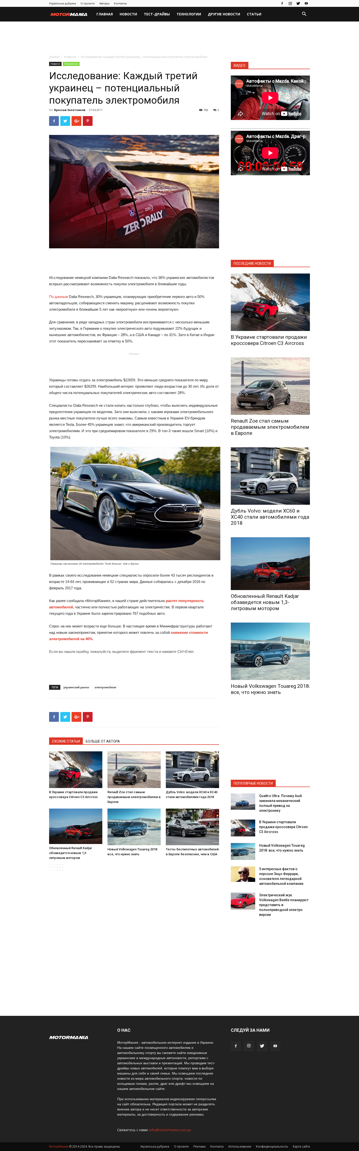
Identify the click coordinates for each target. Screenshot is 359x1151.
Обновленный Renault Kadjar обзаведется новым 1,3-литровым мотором (70, 853)
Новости (128, 14)
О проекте (88, 3)
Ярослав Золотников (69, 110)
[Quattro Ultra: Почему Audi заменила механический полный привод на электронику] (243, 801)
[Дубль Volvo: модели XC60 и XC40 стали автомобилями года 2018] (192, 769)
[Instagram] (290, 3)
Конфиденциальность (272, 1146)
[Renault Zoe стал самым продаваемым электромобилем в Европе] (134, 769)
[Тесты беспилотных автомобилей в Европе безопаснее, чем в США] (192, 827)
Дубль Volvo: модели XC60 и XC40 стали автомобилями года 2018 (270, 517)
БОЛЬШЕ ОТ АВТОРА (103, 741)
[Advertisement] (179, 38)
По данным (58, 297)
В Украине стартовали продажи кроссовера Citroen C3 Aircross (269, 340)
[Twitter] (298, 3)
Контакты (120, 3)
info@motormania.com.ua (170, 1130)
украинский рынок (76, 687)
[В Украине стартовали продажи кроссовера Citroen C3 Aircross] (75, 769)
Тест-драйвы (157, 14)
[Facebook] (282, 3)
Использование (239, 1146)
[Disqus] (134, 943)
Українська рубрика (62, 3)
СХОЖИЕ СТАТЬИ (66, 741)
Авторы (104, 3)
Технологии (189, 14)
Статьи (254, 14)
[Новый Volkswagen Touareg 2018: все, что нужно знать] (134, 827)
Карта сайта (301, 1146)
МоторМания (58, 1146)
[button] (304, 14)
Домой (54, 57)
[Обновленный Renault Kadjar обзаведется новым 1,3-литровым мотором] (75, 826)
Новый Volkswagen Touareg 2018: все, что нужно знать (270, 689)
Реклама (199, 1146)
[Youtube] (306, 3)
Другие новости (224, 14)
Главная (104, 14)
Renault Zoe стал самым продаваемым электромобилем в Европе (134, 797)
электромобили (105, 687)
